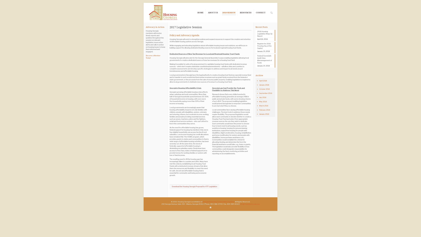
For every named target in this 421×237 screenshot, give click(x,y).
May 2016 (263, 102)
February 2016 (264, 110)
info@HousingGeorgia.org (250, 204)
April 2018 (263, 81)
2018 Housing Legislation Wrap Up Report (264, 34)
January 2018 (264, 85)
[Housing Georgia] (163, 12)
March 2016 (263, 106)
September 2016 (265, 93)
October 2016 (264, 89)
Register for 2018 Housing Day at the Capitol (264, 46)
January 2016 (264, 114)
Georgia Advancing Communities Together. (219, 202)
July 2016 (262, 97)
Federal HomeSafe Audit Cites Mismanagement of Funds (264, 59)
